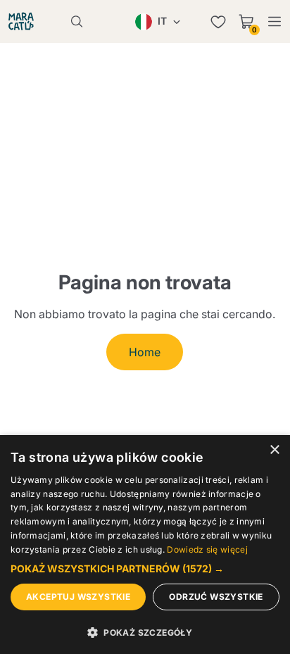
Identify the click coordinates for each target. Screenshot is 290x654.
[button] (145, 568)
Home (144, 352)
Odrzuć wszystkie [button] (216, 596)
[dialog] (145, 544)
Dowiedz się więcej (207, 549)
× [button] (274, 450)
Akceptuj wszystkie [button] (78, 596)
